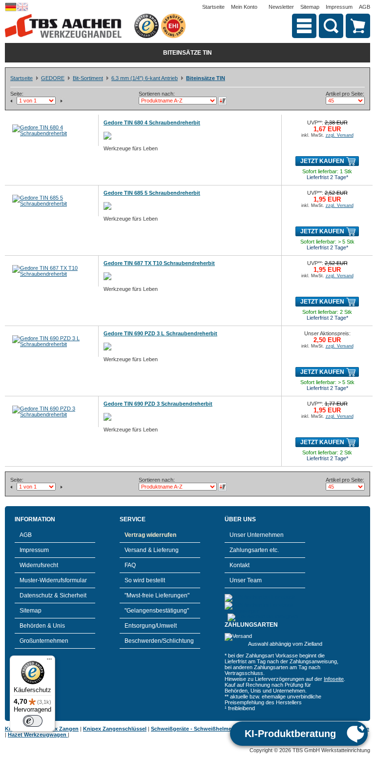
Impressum (339, 7)
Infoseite (334, 679)
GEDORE (52, 78)
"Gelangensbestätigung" (157, 610)
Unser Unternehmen (256, 535)
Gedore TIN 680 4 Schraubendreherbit (152, 122)
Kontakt (239, 565)
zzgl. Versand (340, 135)
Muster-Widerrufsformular (53, 580)
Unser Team (245, 580)
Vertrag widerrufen (150, 535)
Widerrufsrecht (39, 565)
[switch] (32, 721)
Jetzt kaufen (322, 161)
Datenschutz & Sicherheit (53, 595)
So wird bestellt (145, 580)
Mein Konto (244, 7)
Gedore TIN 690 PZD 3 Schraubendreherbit (158, 404)
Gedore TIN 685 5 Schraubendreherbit (152, 193)
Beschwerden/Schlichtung (159, 640)
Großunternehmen (44, 640)
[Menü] (49, 661)
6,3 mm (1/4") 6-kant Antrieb (144, 78)
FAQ (130, 565)
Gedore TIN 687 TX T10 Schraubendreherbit (159, 263)
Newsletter (281, 7)
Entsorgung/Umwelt (151, 625)
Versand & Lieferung (152, 550)
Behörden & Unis (42, 625)
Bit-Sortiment (88, 78)
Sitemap (309, 7)
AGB (364, 7)
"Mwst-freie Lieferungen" (157, 595)
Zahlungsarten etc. (254, 550)
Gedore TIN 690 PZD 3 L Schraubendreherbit (160, 333)
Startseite (213, 7)
